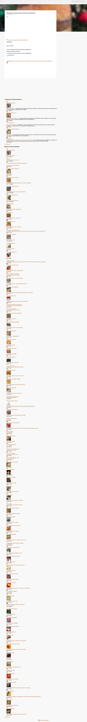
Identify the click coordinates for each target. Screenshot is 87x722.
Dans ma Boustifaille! (11, 387)
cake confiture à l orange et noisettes (14, 504)
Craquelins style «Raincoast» (13, 491)
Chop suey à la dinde (11, 570)
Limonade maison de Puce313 (13, 165)
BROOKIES (9, 257)
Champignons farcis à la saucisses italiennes (16, 191)
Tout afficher (7, 144)
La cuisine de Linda (11, 469)
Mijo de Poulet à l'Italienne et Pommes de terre (16, 714)
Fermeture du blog (10, 248)
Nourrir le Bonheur (10, 708)
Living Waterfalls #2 (11, 614)
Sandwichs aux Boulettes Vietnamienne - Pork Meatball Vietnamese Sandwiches (24, 696)
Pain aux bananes (10, 605)
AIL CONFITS (9, 445)
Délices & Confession (11, 370)
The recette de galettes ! (12, 353)
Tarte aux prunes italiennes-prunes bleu (15, 366)
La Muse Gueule (10, 635)
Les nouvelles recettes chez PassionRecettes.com (17, 163)
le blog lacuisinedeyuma (12, 418)
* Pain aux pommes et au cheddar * (14, 393)
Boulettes (9, 658)
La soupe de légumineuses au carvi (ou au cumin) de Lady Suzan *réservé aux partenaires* (26, 231)
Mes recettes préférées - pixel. (13, 457)
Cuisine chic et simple (11, 295)
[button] (7, 17)
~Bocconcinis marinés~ (12, 482)
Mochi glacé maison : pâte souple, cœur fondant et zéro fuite (20, 140)
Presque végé (9, 494)
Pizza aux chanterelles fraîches (13, 513)
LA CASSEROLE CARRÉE (12, 591)
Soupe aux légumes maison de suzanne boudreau (17, 301)
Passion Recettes (10, 122)
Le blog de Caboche (11, 673)
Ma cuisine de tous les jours (12, 396)
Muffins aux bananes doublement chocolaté (16, 415)
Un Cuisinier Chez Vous (11, 308)
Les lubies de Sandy (11, 670)
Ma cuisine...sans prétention (12, 287)
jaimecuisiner (9, 699)
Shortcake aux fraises (11, 631)
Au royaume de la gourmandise (13, 556)
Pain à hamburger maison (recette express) (16, 384)
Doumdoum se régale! (11, 339)
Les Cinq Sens (9, 486)
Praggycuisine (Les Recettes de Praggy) (15, 543)
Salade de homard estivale (12, 705)
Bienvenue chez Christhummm (13, 448)
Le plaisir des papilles (11, 477)
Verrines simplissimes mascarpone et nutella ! (16, 649)
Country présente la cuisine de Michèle (15, 278)
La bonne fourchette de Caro (13, 186)
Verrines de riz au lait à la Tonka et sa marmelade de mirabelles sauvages (22, 428)
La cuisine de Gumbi (11, 435)
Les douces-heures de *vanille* (13, 643)
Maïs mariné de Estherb (12, 124)
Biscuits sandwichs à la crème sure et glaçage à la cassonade (20, 292)
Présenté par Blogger (44, 720)
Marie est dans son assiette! (13, 508)
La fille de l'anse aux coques (13, 177)
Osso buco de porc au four (12, 454)
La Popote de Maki (10, 260)
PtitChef (8, 158)
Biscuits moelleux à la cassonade (14, 226)
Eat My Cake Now (10, 691)
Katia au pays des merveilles (13, 273)
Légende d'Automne (11, 102)
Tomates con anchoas (11, 318)
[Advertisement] (31, 28)
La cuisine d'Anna (10, 365)
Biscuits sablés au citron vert (13, 160)
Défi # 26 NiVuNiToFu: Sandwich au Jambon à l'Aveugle (18, 687)
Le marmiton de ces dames (12, 461)
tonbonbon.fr (9, 138)
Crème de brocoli (10, 458)
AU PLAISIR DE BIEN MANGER (13, 322)
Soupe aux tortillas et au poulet (13, 274)
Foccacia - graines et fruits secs (13, 309)
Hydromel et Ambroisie (11, 348)
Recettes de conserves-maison (13, 230)
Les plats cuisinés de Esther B (13, 129)
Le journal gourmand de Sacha (13, 422)
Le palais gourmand (11, 221)
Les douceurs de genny (11, 330)
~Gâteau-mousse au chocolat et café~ (15, 305)
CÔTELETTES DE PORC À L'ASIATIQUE (15, 270)
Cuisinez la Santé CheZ (11, 682)
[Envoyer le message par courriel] (7, 63)
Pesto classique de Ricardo (12, 200)
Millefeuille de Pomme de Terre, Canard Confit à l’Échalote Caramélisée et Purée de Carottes (26, 261)
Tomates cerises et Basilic (12, 409)
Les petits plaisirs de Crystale (13, 626)
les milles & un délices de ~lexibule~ (14, 304)
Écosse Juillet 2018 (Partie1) (13, 362)
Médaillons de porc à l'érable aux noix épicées (16, 640)
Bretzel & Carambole (11, 516)
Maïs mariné (9, 134)
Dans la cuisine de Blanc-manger (13, 379)
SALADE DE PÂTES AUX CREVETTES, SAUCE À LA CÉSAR (19, 182)
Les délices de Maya (11, 243)
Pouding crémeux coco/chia (12, 522)
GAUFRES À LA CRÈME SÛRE (13, 336)
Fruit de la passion (10, 595)
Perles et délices (10, 431)
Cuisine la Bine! (10, 661)
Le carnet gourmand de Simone (13, 525)
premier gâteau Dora (11, 561)
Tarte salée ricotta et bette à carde (14, 553)
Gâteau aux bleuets (11, 108)
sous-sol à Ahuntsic (11, 453)
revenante (9, 419)
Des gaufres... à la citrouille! (12, 679)
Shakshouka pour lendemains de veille (15, 500)
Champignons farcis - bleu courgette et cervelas (17, 283)
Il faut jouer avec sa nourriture (13, 547)
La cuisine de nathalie (11, 234)
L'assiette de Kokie (10, 652)
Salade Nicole (9, 432)
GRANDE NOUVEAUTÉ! (11, 397)
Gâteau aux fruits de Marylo (13, 579)
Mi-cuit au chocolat (11, 441)
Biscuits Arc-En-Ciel (11, 239)
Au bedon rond (10, 212)
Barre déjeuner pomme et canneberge (14, 327)
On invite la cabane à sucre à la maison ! (15, 375)
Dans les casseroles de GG (12, 195)
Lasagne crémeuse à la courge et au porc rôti (16, 539)
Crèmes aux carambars (11, 450)
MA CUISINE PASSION (11, 534)
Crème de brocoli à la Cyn (12, 601)
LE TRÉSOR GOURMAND (12, 617)
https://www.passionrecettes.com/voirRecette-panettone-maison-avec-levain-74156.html (31, 61)
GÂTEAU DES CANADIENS (12, 623)
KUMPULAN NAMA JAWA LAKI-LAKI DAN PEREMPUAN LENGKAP (20, 406)
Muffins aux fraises (11, 345)
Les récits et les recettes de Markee (14, 313)
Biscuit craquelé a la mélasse (13, 531)
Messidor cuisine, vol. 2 (12, 112)
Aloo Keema (9, 592)
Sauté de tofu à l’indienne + (12, 118)
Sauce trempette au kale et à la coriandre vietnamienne (18, 588)
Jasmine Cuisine (10, 203)
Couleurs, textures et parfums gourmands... (16, 604)
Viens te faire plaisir (11, 357)
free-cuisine (9, 503)
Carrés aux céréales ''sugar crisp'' (14, 218)
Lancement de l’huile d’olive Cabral (14, 209)
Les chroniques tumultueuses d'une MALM (16, 565)
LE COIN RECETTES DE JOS (12, 265)
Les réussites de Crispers (12, 608)
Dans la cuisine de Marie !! (12, 400)
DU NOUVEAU (10, 544)
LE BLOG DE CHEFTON (11, 444)
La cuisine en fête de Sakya (12, 573)
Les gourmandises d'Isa (12, 252)
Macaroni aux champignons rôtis (14, 666)
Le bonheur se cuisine (11, 582)
